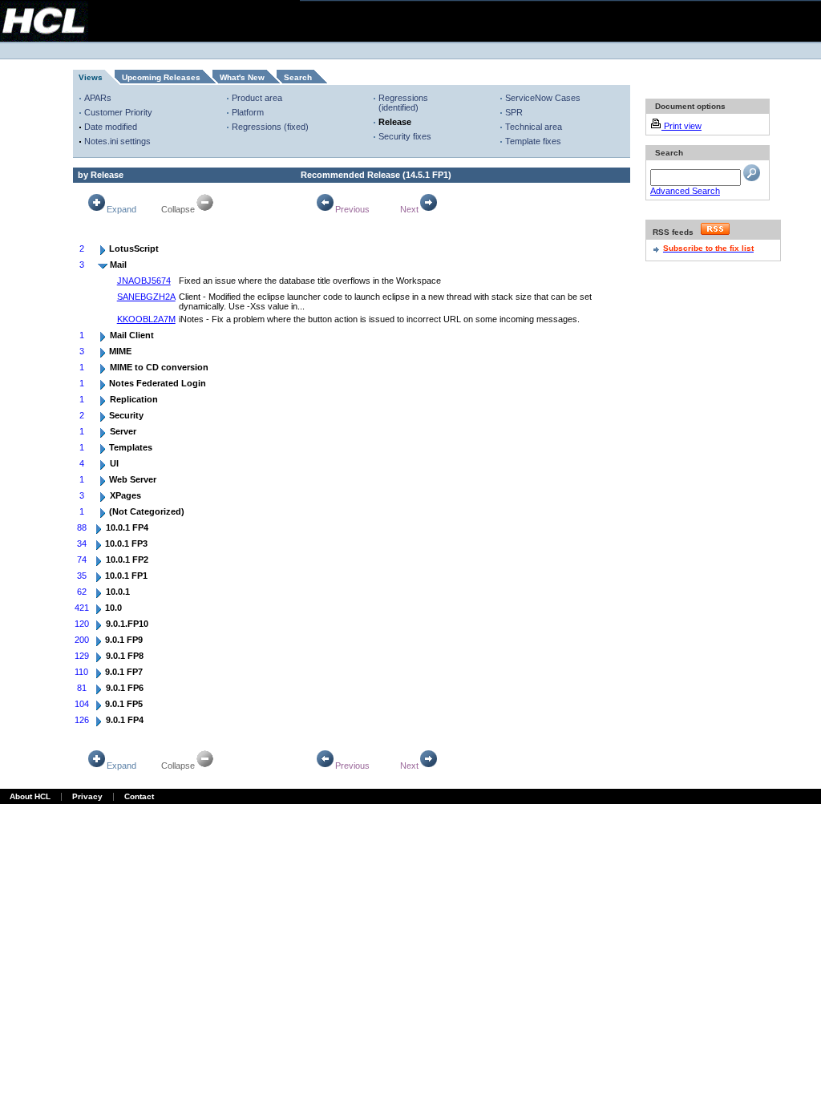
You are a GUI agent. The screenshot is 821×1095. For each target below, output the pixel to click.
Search (298, 77)
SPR (514, 112)
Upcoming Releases (161, 77)
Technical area (533, 126)
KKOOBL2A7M (146, 319)
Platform (248, 112)
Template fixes (533, 141)
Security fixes (404, 136)
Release (394, 122)
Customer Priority (118, 112)
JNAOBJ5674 (144, 280)
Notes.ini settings (117, 141)
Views (91, 77)
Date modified (110, 126)
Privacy (87, 796)
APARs (97, 98)
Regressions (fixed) (270, 126)
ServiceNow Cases (542, 98)
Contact (139, 796)
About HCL (30, 796)
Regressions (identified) (403, 102)
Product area (257, 98)
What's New (242, 77)
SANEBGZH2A (146, 296)
